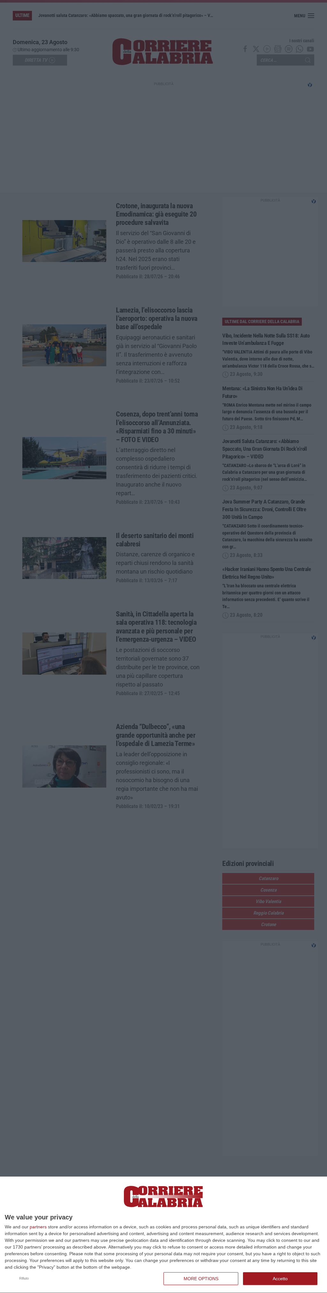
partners (38, 1227)
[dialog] (163, 1235)
